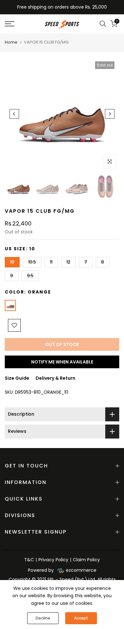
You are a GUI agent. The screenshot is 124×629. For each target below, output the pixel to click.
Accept (81, 618)
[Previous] (14, 114)
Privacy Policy (53, 559)
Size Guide (17, 378)
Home (11, 42)
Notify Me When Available (62, 362)
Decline (43, 618)
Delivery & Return (55, 378)
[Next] (109, 114)
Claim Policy (86, 559)
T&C (29, 559)
